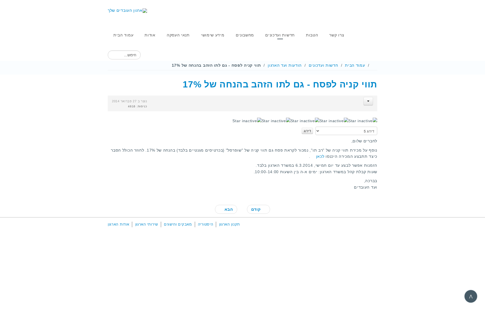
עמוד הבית (355, 65)
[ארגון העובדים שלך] (127, 10)
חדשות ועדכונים (323, 65)
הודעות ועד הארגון (285, 65)
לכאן (320, 156)
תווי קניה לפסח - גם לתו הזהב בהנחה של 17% (280, 84)
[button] (368, 101)
